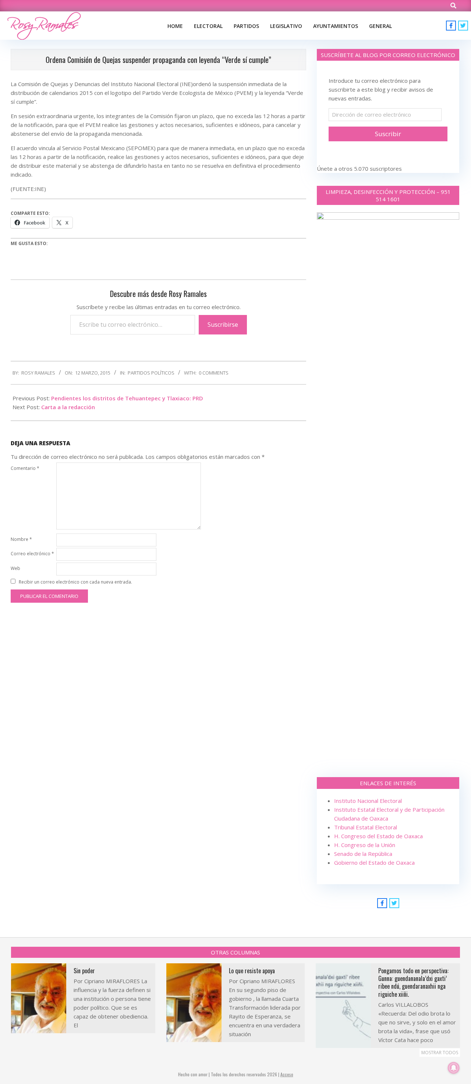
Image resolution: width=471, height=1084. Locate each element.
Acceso (286, 1074)
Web (15, 568)
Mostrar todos (439, 1052)
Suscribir (388, 134)
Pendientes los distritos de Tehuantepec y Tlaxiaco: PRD (127, 398)
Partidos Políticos (151, 372)
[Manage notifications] (454, 1068)
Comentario (25, 468)
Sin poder (84, 970)
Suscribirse (223, 324)
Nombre (21, 539)
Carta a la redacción (68, 407)
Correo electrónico (32, 553)
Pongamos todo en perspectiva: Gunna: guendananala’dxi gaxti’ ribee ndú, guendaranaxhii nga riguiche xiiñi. (413, 982)
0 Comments (214, 372)
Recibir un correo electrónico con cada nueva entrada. (75, 582)
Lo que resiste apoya (252, 970)
